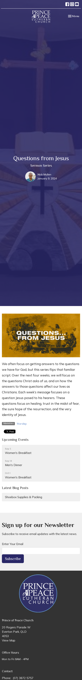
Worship (22, 423)
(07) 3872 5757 (23, 678)
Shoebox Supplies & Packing (23, 497)
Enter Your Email (12, 544)
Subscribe (13, 559)
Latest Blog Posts (15, 488)
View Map (8, 640)
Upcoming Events (15, 440)
